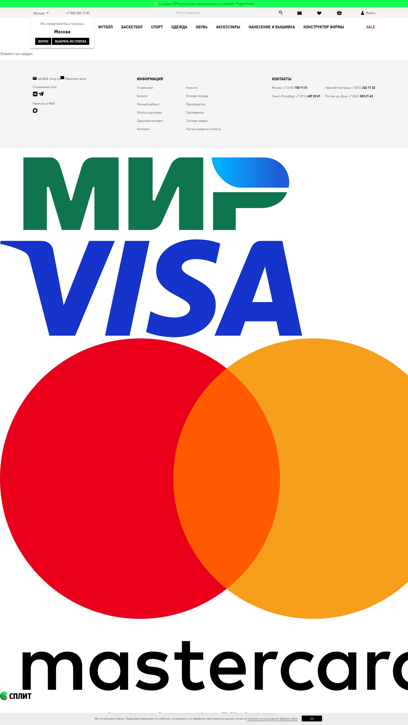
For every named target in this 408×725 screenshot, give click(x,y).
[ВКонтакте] (35, 95)
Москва (277, 87)
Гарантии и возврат (150, 121)
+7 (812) (308, 96)
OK (312, 718)
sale (370, 27)
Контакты (143, 129)
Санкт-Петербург (283, 96)
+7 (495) (295, 87)
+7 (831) (363, 87)
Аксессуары (228, 27)
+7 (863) (360, 96)
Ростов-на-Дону (336, 96)
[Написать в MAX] (35, 112)
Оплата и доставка (149, 112)
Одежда (179, 27)
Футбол (105, 27)
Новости (191, 87)
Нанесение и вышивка (272, 27)
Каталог (142, 96)
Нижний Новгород (337, 87)
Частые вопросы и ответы (203, 129)
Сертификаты (195, 112)
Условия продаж (197, 96)
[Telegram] (41, 95)
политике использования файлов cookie (272, 718)
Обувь (202, 27)
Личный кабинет (148, 104)
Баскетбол (132, 27)
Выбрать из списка (70, 41)
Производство (195, 104)
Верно (43, 41)
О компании (145, 87)
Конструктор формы (323, 27)
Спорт (157, 27)
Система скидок (196, 121)
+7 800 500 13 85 (78, 13)
